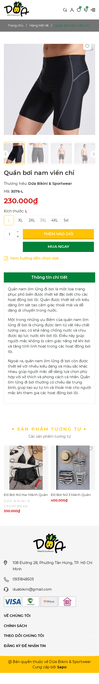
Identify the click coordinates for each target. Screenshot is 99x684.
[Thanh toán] (12, 601)
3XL (43, 220)
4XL (54, 220)
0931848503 (23, 579)
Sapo (62, 667)
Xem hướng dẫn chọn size (34, 258)
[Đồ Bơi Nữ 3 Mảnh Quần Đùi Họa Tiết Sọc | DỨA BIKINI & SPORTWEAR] (73, 468)
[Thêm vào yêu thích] (87, 46)
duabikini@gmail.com (32, 589)
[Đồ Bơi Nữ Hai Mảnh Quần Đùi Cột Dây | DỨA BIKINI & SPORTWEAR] (26, 468)
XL (20, 220)
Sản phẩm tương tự (49, 429)
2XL (32, 220)
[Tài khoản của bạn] (72, 9)
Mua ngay (58, 246)
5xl (66, 220)
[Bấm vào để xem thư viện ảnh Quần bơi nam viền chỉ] (49, 89)
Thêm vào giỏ (58, 233)
